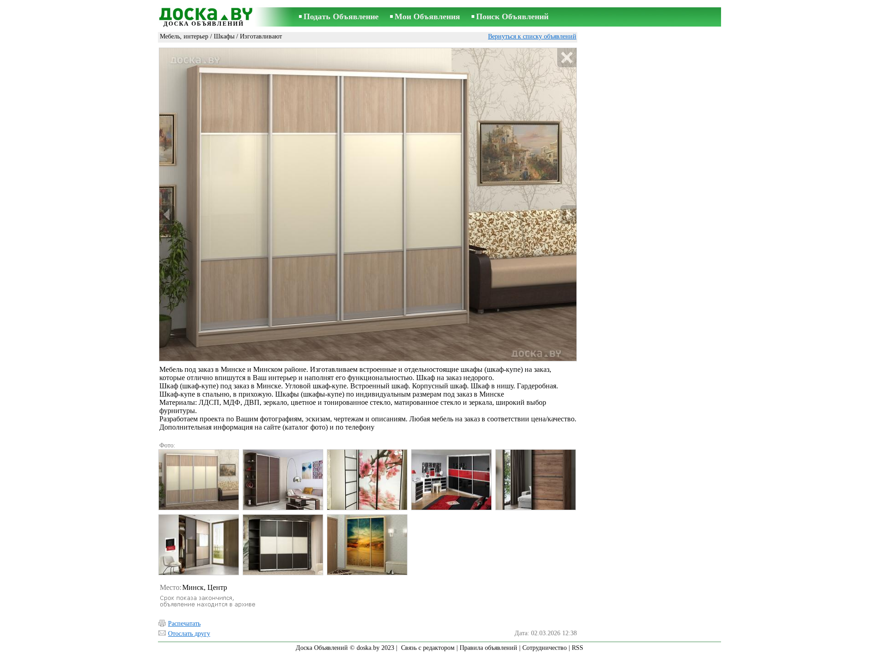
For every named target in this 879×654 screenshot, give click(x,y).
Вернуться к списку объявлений (532, 36)
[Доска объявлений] (204, 12)
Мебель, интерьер (184, 36)
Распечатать (184, 623)
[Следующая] (568, 214)
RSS (577, 647)
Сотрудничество (544, 647)
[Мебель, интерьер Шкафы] (198, 479)
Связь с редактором (428, 647)
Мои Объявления (427, 16)
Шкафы (224, 36)
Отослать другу (189, 633)
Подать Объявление (341, 16)
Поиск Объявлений (512, 16)
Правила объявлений (488, 647)
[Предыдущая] (167, 214)
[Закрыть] (566, 58)
